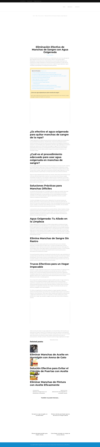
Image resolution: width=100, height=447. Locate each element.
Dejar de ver (43, 70)
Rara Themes (57, 444)
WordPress (67, 444)
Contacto (77, 6)
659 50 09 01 (22, 1)
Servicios (70, 6)
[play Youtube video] (50, 112)
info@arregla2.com (37, 1)
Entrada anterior (40, 392)
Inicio (64, 6)
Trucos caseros (50, 55)
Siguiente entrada (59, 392)
